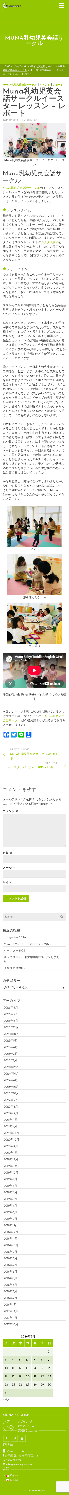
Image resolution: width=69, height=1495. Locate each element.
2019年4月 (10, 1205)
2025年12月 (11, 1027)
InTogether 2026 (15, 937)
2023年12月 (11, 1087)
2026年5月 (11, 1014)
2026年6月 (11, 1007)
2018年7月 (10, 1265)
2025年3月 (11, 1054)
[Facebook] (6, 1438)
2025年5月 (11, 1040)
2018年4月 (10, 1285)
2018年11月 (10, 1238)
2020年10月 (11, 1139)
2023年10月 (11, 1093)
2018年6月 (10, 1271)
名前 (8, 853)
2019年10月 (11, 1172)
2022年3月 (11, 1100)
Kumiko (32, 120)
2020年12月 (11, 1133)
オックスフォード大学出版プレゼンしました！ (32, 959)
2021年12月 (11, 1113)
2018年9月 (10, 1252)
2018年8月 (10, 1258)
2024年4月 (11, 1080)
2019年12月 (11, 1159)
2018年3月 (10, 1291)
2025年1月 (10, 1060)
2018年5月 (10, 1278)
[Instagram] (14, 1438)
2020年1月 (10, 1153)
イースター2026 (14, 950)
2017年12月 (11, 1311)
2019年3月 (10, 1212)
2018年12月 (11, 1232)
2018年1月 (10, 1304)
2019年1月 (10, 1225)
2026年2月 (11, 1021)
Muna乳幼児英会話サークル (20, 85)
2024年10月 (11, 1073)
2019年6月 (10, 1192)
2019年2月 (10, 1219)
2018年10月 (11, 1245)
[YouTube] (22, 1438)
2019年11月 (10, 1166)
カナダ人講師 (50, 242)
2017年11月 (10, 1318)
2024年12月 (11, 1067)
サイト (7, 882)
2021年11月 (10, 1120)
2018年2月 (10, 1298)
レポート (58, 85)
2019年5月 (10, 1199)
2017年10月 (11, 1324)
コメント (10, 811)
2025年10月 (11, 1034)
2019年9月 (10, 1179)
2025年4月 (11, 1047)
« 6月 (6, 1399)
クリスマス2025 (14, 968)
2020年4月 (11, 1146)
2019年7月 (10, 1186)
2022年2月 (11, 1106)
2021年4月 (10, 1126)
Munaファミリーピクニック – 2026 (27, 944)
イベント (45, 85)
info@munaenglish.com (19, 1464)
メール (9, 867)
